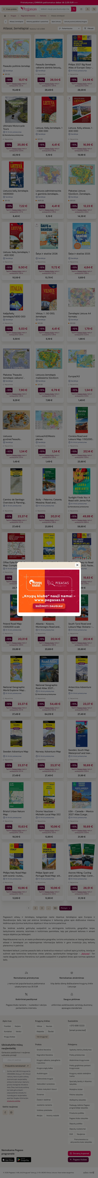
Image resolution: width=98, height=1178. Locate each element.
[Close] (77, 565)
